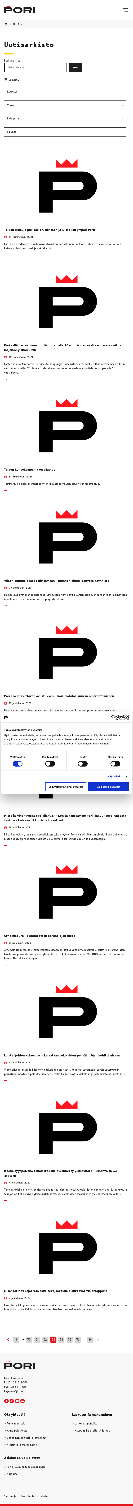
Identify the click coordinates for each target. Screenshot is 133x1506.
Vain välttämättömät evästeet (65, 786)
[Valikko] (125, 10)
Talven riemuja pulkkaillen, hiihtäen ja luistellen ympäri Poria (50, 230)
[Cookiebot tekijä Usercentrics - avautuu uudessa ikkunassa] (114, 717)
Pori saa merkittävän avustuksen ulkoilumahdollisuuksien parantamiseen (59, 696)
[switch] (50, 763)
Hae (75, 67)
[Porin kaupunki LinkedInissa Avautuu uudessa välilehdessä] (22, 1401)
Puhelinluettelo (15, 1423)
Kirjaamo (12, 1473)
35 (69, 1339)
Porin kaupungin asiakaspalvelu (26, 1466)
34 (61, 1339)
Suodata (14, 79)
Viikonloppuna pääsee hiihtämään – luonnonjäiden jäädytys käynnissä (57, 581)
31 (37, 1339)
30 (29, 1339)
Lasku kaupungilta (85, 1423)
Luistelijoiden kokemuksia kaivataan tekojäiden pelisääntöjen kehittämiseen (62, 1055)
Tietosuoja (10, 1496)
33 (53, 1339)
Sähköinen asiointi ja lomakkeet (26, 1437)
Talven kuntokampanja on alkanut (29, 469)
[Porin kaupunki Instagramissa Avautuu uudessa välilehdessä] (12, 1401)
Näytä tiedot (115, 776)
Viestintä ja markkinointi (21, 1444)
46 (90, 1339)
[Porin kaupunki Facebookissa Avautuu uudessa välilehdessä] (6, 1401)
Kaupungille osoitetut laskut (92, 1430)
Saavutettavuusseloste (34, 1496)
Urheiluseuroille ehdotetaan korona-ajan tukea (40, 936)
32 (45, 1339)
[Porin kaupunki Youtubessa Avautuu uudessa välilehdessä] (17, 1401)
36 (77, 1339)
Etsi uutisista (12, 60)
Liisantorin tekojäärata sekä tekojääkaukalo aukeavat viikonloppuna (55, 1291)
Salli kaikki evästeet (108, 786)
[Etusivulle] (19, 9)
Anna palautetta (16, 1430)
